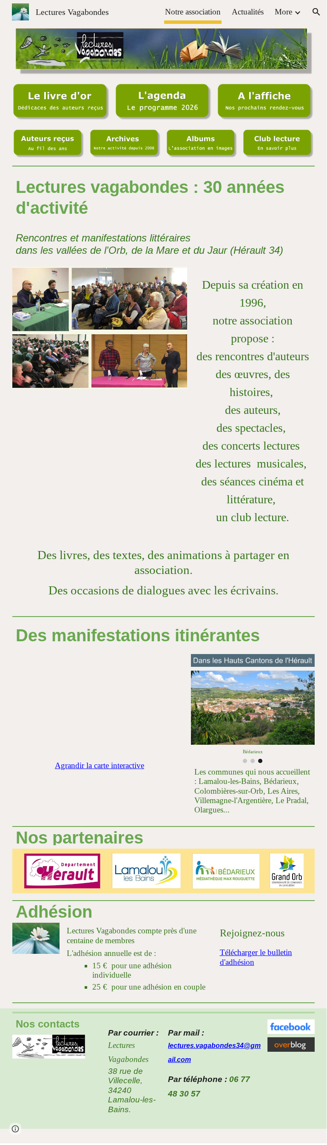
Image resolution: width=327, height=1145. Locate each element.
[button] (316, 12)
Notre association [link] (193, 11)
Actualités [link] (248, 11)
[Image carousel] (99, 328)
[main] (163, 197)
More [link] (283, 11)
